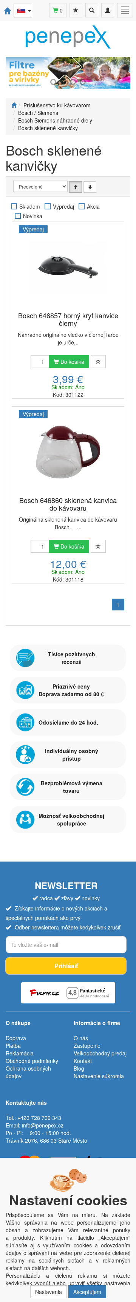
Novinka (32, 216)
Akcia (93, 206)
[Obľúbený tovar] (76, 10)
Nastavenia (48, 1292)
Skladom (29, 206)
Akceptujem (87, 1292)
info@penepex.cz (42, 1125)
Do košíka (71, 361)
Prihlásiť (66, 965)
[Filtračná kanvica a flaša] (68, 73)
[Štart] (14, 105)
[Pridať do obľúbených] (98, 361)
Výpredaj (63, 206)
